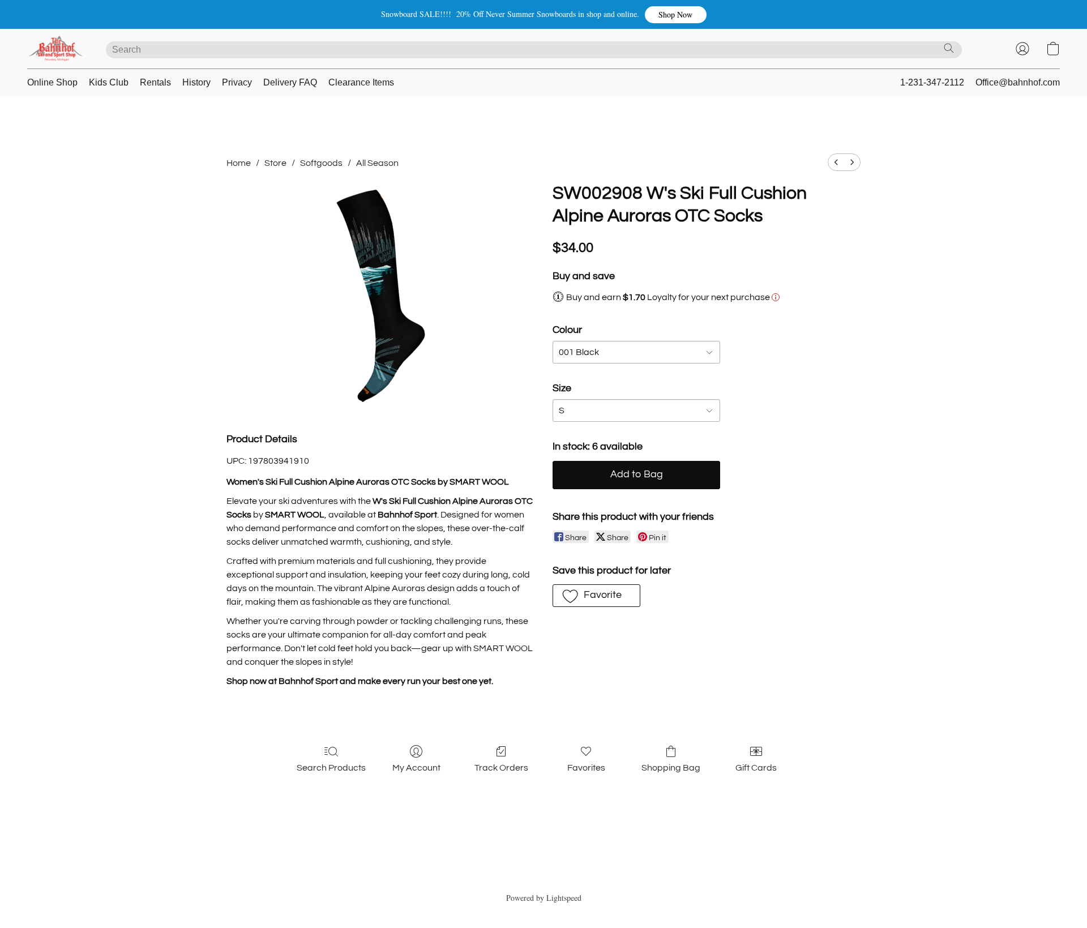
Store (275, 163)
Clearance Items (361, 82)
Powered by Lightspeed (543, 897)
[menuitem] (836, 162)
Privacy (237, 82)
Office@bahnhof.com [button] (1017, 82)
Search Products (331, 767)
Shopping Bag (670, 767)
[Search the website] (948, 48)
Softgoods (321, 163)
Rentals (155, 82)
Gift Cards (756, 767)
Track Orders (501, 767)
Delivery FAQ (290, 82)
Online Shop (52, 82)
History (196, 82)
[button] (676, 14)
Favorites (586, 767)
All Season (377, 163)
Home (238, 163)
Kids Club (109, 82)
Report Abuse (544, 878)
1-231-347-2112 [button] (932, 82)
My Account (416, 767)
